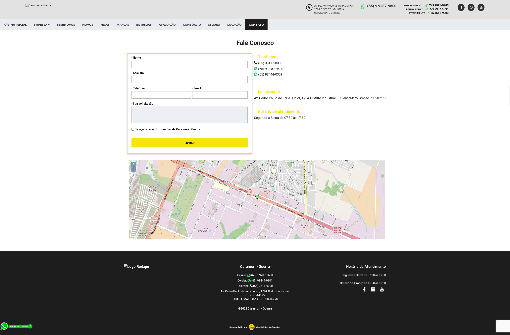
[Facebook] (461, 7)
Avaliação (167, 24)
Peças (105, 24)
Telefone (139, 88)
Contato (256, 24)
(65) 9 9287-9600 (381, 6)
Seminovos (66, 24)
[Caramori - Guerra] (136, 266)
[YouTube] (481, 7)
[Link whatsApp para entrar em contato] (16, 333)
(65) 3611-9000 (268, 63)
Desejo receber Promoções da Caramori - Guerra (167, 129)
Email (197, 88)
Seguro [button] (214, 24)
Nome (137, 57)
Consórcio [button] (192, 24)
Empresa (41, 24)
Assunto (138, 73)
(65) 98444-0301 (269, 74)
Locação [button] (234, 24)
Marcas (123, 24)
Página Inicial (15, 24)
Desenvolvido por (238, 327)
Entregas (144, 24)
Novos (87, 24)
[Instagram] (471, 7)
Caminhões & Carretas (268, 327)
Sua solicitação (143, 103)
